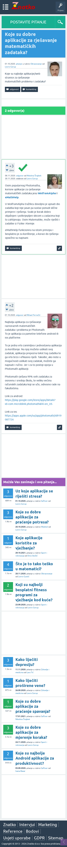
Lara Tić (30, 672)
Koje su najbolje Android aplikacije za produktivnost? (34, 758)
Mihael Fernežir (33, 315)
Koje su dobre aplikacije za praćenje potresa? (32, 517)
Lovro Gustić (23, 576)
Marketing (47, 824)
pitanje (19, 64)
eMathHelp (12, 197)
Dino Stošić (32, 556)
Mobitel (44, 527)
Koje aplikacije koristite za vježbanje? (28, 542)
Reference (12, 831)
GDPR (39, 838)
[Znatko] (23, 6)
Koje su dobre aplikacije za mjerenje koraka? (31, 732)
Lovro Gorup (10, 67)
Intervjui (27, 824)
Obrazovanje (36, 64)
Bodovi (32, 831)
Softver (44, 501)
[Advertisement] (33, 137)
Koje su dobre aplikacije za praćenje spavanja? (32, 706)
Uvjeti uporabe (17, 838)
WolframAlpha (47, 193)
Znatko (9, 824)
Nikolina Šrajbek (34, 176)
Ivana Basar (20, 771)
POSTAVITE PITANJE (28, 22)
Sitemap (55, 838)
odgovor (20, 176)
